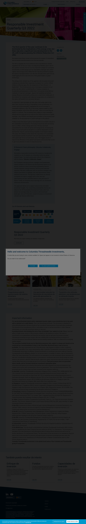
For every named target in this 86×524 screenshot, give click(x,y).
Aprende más (28, 522)
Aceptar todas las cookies (72, 521)
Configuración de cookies (58, 521)
